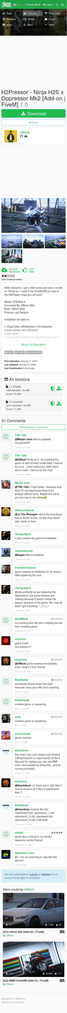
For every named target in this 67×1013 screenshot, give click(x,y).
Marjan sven (22, 483)
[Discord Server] (26, 136)
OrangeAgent (23, 534)
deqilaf (19, 832)
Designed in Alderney (13, 998)
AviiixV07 (20, 639)
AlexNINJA (21, 619)
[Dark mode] (57, 4)
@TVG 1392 (22, 487)
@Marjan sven (23, 439)
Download (36, 113)
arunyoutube (23, 733)
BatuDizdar (21, 679)
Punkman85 (22, 700)
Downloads (14, 272)
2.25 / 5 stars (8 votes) (11, 279)
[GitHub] (21, 136)
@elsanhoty (22, 809)
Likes (31, 272)
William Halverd (24, 510)
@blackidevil (23, 785)
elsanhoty (21, 659)
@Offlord (20, 459)
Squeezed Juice (24, 853)
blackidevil (21, 750)
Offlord (24, 132)
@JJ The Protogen (26, 514)
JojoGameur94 (24, 551)
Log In (34, 874)
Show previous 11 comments (34, 427)
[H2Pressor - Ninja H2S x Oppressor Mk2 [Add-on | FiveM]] (33, 215)
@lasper (20, 555)
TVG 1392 (20, 435)
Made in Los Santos (12, 1002)
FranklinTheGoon (25, 567)
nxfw (18, 717)
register (46, 874)
